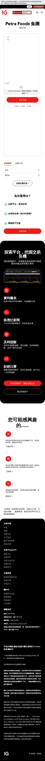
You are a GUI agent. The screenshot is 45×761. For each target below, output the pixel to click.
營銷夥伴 (7, 600)
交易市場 (7, 523)
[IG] (4, 12)
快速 (17, 106)
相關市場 (19, 163)
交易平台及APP (10, 550)
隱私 (25, 646)
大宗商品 (7, 537)
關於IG (6, 589)
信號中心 (7, 583)
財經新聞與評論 (10, 577)
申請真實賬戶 (38, 6)
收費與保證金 (9, 593)
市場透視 (7, 573)
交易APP (7, 557)
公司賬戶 (7, 603)
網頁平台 (7, 554)
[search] (37, 12)
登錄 (29, 6)
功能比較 (7, 564)
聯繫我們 (7, 609)
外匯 (5, 527)
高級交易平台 (9, 560)
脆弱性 (30, 646)
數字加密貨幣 (9, 541)
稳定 (23, 106)
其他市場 (7, 544)
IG (5, 646)
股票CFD (7, 534)
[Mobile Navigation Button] (42, 12)
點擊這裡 (18, 617)
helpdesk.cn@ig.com (18, 623)
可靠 (29, 106)
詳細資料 (8, 163)
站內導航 (9, 646)
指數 (5, 531)
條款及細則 (18, 646)
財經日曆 (7, 580)
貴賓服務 (7, 597)
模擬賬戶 (7, 567)
